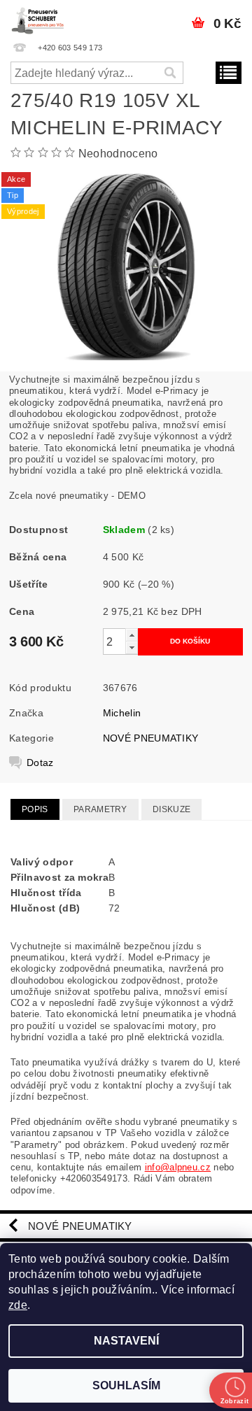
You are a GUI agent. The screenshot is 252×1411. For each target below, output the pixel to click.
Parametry (100, 809)
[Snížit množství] (131, 647)
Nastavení (126, 1341)
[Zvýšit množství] (131, 634)
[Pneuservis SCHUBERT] (38, 18)
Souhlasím (126, 1385)
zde (17, 1305)
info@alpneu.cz (178, 1167)
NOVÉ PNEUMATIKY (151, 738)
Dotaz (40, 762)
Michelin (122, 712)
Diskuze (171, 809)
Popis (35, 809)
